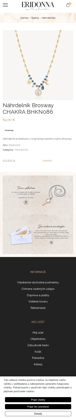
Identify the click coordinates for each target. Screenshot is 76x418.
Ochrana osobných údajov (38, 288)
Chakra (47, 160)
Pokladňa (38, 357)
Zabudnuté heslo (38, 345)
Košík (38, 351)
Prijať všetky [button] (38, 399)
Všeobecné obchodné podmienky (38, 282)
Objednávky (38, 338)
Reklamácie (38, 307)
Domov (24, 17)
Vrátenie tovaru (38, 301)
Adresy (38, 364)
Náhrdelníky (49, 17)
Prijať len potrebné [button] (38, 406)
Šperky (35, 17)
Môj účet (38, 332)
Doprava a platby (38, 295)
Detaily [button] (38, 413)
